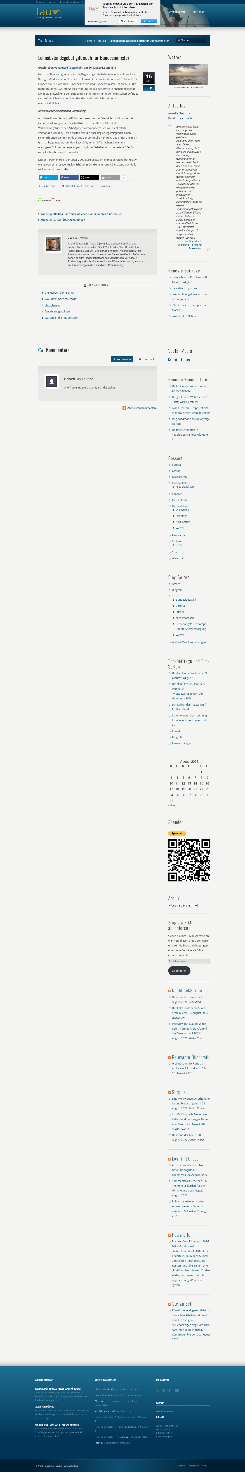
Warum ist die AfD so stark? (62, 317)
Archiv (176, 584)
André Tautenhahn (71, 67)
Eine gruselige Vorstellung (117, 1442)
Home (88, 40)
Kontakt (177, 731)
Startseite (180, 1465)
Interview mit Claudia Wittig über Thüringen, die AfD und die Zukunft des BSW (189, 1028)
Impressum (194, 1465)
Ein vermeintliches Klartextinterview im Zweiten (81, 214)
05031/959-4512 (164, 1432)
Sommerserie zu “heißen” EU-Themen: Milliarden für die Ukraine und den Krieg (190, 1185)
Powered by (93, 21)
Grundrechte (180, 477)
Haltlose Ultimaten (138, 1436)
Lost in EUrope (185, 1158)
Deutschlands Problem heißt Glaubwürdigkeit (58, 1388)
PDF (58, 200)
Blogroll (177, 590)
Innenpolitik (179, 483)
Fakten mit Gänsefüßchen (125, 1389)
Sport (175, 552)
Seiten (176, 596)
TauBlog (101, 40)
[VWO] (102, 21)
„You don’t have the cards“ (61, 299)
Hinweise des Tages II (185, 997)
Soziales (105, 186)
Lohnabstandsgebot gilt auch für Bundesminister (83, 57)
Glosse (176, 471)
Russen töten (180, 1241)
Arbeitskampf (74, 186)
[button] (48, 177)
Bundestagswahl (186, 599)
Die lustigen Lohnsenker (59, 292)
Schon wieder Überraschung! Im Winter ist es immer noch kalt (190, 720)
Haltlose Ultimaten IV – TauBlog (110, 1416)
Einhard (69, 379)
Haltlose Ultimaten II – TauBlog (110, 1436)
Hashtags (181, 515)
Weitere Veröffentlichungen (189, 642)
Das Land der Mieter (184, 1135)
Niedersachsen (185, 486)
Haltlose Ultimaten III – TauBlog (110, 1426)
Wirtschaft (178, 558)
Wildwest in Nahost (185, 316)
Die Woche (182, 509)
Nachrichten (48, 186)
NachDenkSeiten (187, 990)
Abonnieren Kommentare (142, 408)
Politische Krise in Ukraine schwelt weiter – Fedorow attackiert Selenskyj (188, 1206)
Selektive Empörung (185, 288)
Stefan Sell (182, 1303)
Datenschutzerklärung (69, 2)
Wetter (180, 528)
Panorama (178, 535)
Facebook (182, 359)
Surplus (179, 1092)
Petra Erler (182, 1234)
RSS (170, 359)
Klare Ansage (52, 305)
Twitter (176, 359)
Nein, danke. (128, 21)
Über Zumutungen (63, 220)
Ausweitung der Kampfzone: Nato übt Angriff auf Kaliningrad (189, 1169)
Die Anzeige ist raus (123, 1411)
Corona (180, 605)
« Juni (171, 805)
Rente (179, 545)
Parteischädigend (182, 743)
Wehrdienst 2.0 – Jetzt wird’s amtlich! (127, 1395)
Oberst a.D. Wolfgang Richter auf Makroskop (190, 244)
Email (189, 359)
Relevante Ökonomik (190, 1057)
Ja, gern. (149, 21)
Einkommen (91, 186)
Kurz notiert (183, 522)
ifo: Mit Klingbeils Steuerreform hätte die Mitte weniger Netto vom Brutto (191, 1119)
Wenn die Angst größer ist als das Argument (57, 1424)
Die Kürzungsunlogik (57, 311)
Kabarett (177, 494)
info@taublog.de (164, 1436)
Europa (176, 464)
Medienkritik (179, 500)
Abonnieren (179, 970)
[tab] (122, 359)
